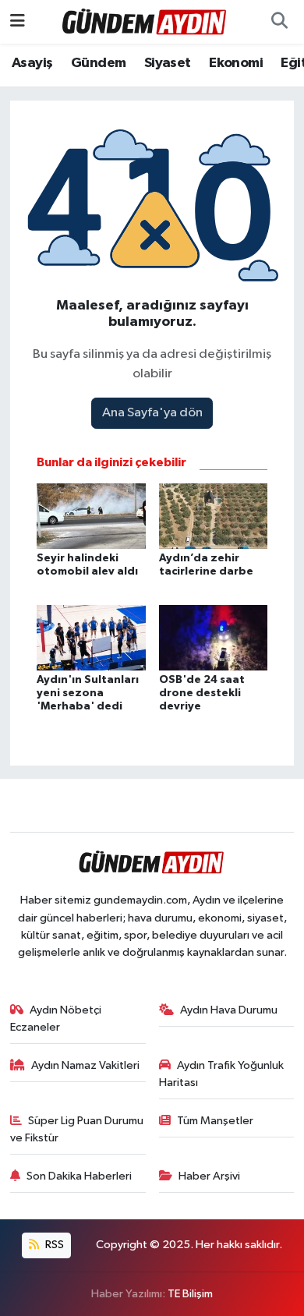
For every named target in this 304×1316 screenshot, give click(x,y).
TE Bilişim (190, 1294)
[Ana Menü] (17, 21)
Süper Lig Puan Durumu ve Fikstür (77, 1129)
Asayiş (32, 63)
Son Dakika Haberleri (79, 1176)
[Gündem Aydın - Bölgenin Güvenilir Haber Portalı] (145, 21)
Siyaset (167, 63)
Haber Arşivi (209, 1176)
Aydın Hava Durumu (228, 1010)
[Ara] (279, 22)
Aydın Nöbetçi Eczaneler (56, 1018)
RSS (53, 1245)
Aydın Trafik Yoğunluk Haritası (222, 1074)
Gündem (98, 63)
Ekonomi (236, 63)
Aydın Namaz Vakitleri (85, 1065)
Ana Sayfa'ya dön (152, 412)
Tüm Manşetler (215, 1121)
